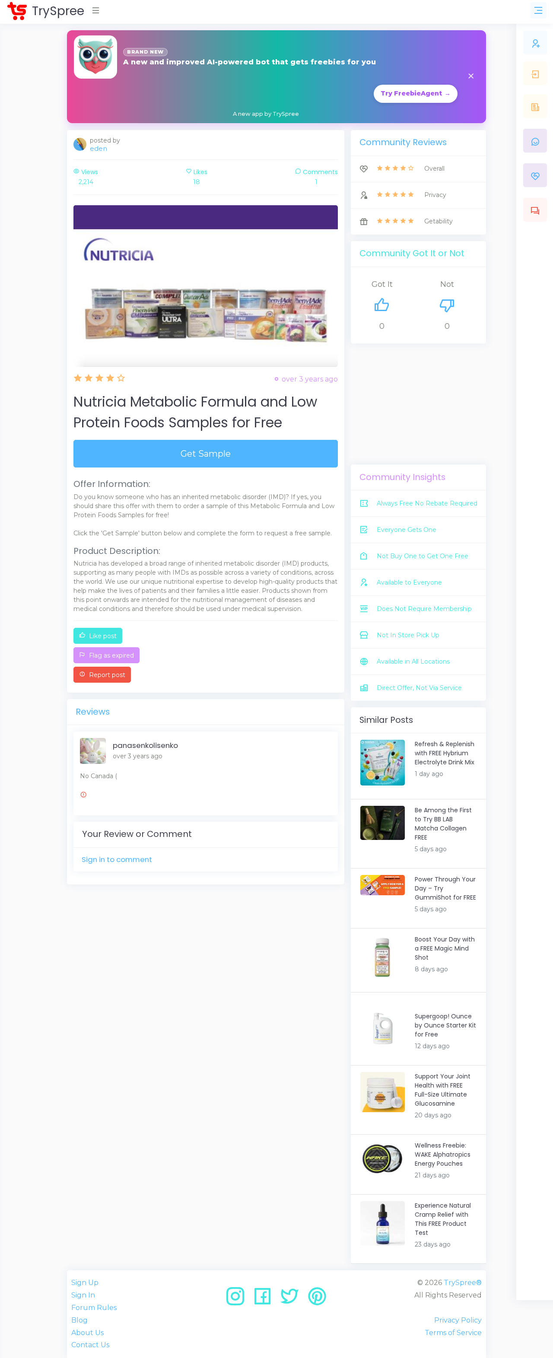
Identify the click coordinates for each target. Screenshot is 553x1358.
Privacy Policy (458, 1320)
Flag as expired (110, 655)
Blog (79, 1320)
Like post (102, 636)
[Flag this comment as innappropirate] (83, 796)
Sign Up (85, 1282)
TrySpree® (463, 1282)
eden (98, 148)
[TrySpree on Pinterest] (317, 1299)
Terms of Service (453, 1333)
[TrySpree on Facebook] (265, 1299)
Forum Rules (94, 1308)
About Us (87, 1333)
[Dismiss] (471, 77)
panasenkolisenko (145, 745)
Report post (106, 675)
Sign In (83, 1295)
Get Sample (206, 453)
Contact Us (90, 1345)
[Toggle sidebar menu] (538, 10)
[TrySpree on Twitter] (292, 1299)
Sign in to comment (117, 859)
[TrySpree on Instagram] (238, 1299)
